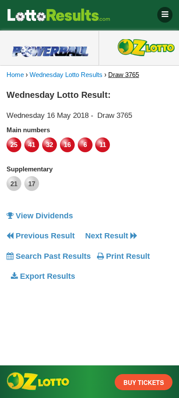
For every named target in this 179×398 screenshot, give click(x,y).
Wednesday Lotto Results (66, 74)
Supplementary (30, 169)
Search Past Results (52, 256)
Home (15, 74)
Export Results (46, 276)
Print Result (127, 256)
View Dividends (43, 215)
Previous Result (44, 235)
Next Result (107, 235)
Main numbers (28, 130)
